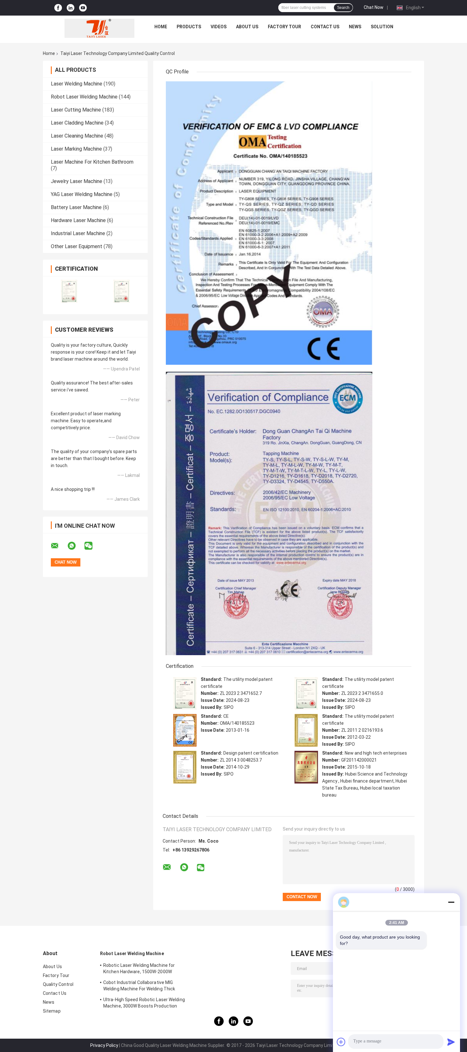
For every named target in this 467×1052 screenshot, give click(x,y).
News (355, 26)
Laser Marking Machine (76, 149)
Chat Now (373, 7)
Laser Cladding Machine (77, 123)
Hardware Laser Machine (78, 220)
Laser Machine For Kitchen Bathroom (92, 162)
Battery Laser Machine (76, 207)
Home (160, 26)
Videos (219, 26)
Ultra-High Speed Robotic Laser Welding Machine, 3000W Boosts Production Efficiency (144, 1003)
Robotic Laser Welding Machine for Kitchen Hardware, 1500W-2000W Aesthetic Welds (139, 969)
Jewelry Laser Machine (76, 181)
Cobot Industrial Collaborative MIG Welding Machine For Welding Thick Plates (139, 986)
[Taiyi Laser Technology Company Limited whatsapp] (76, 546)
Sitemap (52, 1011)
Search (343, 7)
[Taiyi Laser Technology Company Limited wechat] (92, 546)
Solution (382, 26)
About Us (247, 26)
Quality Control (58, 984)
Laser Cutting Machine (76, 110)
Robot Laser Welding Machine (84, 97)
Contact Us (325, 26)
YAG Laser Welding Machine (81, 194)
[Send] (451, 1042)
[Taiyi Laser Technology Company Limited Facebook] (58, 8)
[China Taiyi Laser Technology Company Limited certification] (69, 291)
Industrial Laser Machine (78, 233)
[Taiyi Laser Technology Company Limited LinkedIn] (70, 8)
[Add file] (341, 1042)
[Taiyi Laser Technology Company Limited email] (59, 546)
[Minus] (451, 902)
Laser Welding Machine (76, 84)
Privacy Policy (104, 1045)
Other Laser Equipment (76, 246)
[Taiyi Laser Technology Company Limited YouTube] (83, 8)
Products (189, 26)
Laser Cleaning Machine (77, 136)
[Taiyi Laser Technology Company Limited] (99, 28)
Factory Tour (284, 26)
